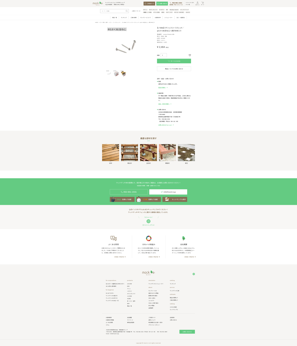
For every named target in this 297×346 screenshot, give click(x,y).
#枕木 (162, 12)
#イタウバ (161, 9)
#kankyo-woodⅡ (174, 9)
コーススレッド (116, 22)
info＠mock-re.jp (114, 333)
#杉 (167, 9)
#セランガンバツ (153, 9)
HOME (96, 22)
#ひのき (188, 12)
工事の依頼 (133, 17)
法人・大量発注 (181, 17)
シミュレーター (169, 17)
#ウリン (145, 9)
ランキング (124, 17)
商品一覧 (114, 17)
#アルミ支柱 (157, 12)
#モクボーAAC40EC (179, 12)
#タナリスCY (169, 12)
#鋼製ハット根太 (147, 12)
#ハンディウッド (185, 9)
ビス (110, 22)
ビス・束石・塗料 (104, 22)
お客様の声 (158, 17)
